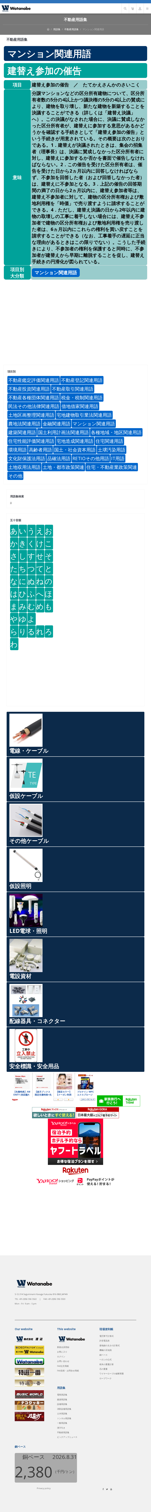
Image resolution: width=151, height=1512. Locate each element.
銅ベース (103, 1354)
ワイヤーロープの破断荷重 (111, 1373)
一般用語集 (62, 1423)
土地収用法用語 (24, 467)
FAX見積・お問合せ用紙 (68, 1370)
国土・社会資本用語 (75, 449)
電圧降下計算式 (106, 1336)
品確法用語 (58, 458)
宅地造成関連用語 (75, 441)
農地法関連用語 (24, 423)
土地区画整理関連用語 (31, 415)
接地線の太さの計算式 (109, 1345)
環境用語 (17, 449)
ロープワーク (105, 1378)
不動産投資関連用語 (29, 389)
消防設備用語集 (64, 1408)
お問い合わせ (63, 1361)
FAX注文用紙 (63, 1366)
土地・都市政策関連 (63, 467)
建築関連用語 (22, 432)
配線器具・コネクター (37, 1021)
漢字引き (61, 1427)
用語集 (56, 29)
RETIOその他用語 (91, 458)
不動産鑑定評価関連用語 (33, 380)
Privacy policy (44, 1488)
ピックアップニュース (67, 1437)
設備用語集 (62, 1404)
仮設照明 (20, 886)
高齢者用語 (40, 449)
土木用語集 (62, 1413)
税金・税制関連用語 (82, 397)
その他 (15, 476)
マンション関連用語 (93, 29)
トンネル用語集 (64, 1418)
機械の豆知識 (105, 1350)
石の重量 (103, 1368)
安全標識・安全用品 (34, 1066)
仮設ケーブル (26, 795)
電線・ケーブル (29, 750)
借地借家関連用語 (80, 406)
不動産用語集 (71, 29)
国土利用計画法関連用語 (63, 432)
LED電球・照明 (28, 931)
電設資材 (20, 976)
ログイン (61, 1356)
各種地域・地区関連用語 (116, 432)
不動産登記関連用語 (82, 380)
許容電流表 (104, 1340)
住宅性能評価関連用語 (31, 441)
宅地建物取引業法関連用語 (84, 415)
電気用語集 (62, 1394)
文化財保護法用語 (26, 458)
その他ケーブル (29, 840)
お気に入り (62, 1351)
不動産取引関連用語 (72, 389)
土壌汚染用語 (111, 449)
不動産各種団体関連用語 (33, 397)
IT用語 (117, 458)
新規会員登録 (63, 1347)
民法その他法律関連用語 (33, 406)
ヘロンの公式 (105, 1359)
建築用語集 (62, 1399)
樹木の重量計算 (106, 1364)
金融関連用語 (56, 423)
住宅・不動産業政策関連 (111, 467)
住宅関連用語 (109, 441)
